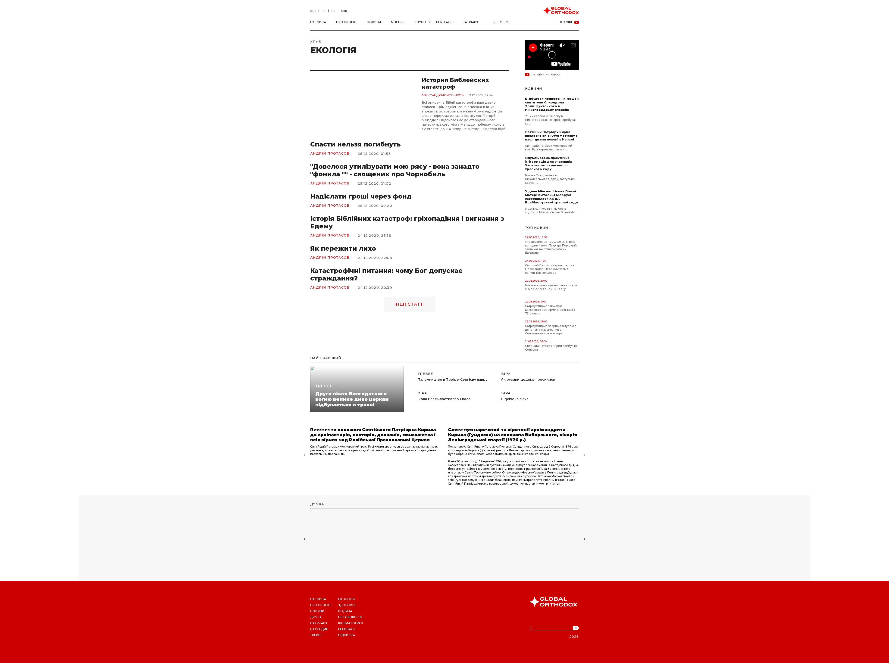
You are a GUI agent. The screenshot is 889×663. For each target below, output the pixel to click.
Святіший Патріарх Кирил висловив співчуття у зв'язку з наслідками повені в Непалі (551, 135)
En (324, 10)
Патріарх (470, 22)
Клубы (420, 22)
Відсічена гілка (515, 399)
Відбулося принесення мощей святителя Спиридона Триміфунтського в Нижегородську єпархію (552, 104)
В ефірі (566, 22)
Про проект (346, 22)
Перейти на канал (546, 74)
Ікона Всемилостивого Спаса (444, 399)
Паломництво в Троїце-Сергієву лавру (452, 380)
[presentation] (304, 455)
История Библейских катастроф (455, 83)
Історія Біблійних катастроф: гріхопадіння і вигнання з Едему (407, 222)
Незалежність (350, 617)
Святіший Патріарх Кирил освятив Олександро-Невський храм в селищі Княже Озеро (549, 269)
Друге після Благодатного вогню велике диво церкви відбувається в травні (352, 399)
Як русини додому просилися (528, 380)
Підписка (346, 635)
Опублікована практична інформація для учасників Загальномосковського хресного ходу (548, 163)
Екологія (346, 599)
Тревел (324, 386)
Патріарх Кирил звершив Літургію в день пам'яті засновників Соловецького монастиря (550, 329)
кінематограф (350, 623)
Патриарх (318, 623)
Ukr (344, 10)
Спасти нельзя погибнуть (355, 144)
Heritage (444, 22)
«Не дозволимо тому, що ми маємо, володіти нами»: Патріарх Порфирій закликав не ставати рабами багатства (551, 247)
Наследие (319, 629)
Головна (318, 22)
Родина (345, 611)
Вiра (422, 393)
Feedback (347, 629)
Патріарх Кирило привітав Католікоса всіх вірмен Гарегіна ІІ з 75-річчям (550, 309)
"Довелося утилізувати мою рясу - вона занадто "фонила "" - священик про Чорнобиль (394, 170)
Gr (333, 10)
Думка (316, 617)
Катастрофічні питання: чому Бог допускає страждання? (386, 274)
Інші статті (409, 304)
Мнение (398, 22)
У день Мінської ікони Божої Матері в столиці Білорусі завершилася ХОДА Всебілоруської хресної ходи (552, 196)
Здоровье (347, 605)
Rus (313, 10)
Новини (374, 22)
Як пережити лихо (343, 248)
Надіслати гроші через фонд (361, 196)
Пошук (504, 22)
